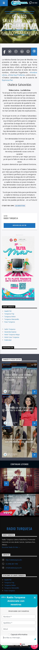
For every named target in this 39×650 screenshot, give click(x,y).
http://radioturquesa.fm (14, 560)
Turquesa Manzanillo (11, 319)
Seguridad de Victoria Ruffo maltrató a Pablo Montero (19, 409)
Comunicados (11, 13)
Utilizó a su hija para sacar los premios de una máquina (19, 441)
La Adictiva (20, 206)
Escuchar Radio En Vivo (10, 547)
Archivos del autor (19, 225)
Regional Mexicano (25, 13)
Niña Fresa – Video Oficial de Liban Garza (18, 477)
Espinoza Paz (7, 80)
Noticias (6, 365)
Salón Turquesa (9, 329)
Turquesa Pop (9, 314)
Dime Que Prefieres (17, 75)
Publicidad (7, 340)
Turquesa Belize (10, 317)
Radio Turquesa (21, 34)
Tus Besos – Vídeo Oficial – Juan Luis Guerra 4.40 (17, 501)
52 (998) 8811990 (12, 564)
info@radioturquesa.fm (14, 568)
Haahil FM (7, 311)
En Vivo (34, 3)
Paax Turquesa (9, 322)
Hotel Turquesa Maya (12, 335)
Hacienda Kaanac (10, 332)
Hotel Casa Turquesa (11, 337)
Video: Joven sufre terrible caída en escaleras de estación (19, 377)
